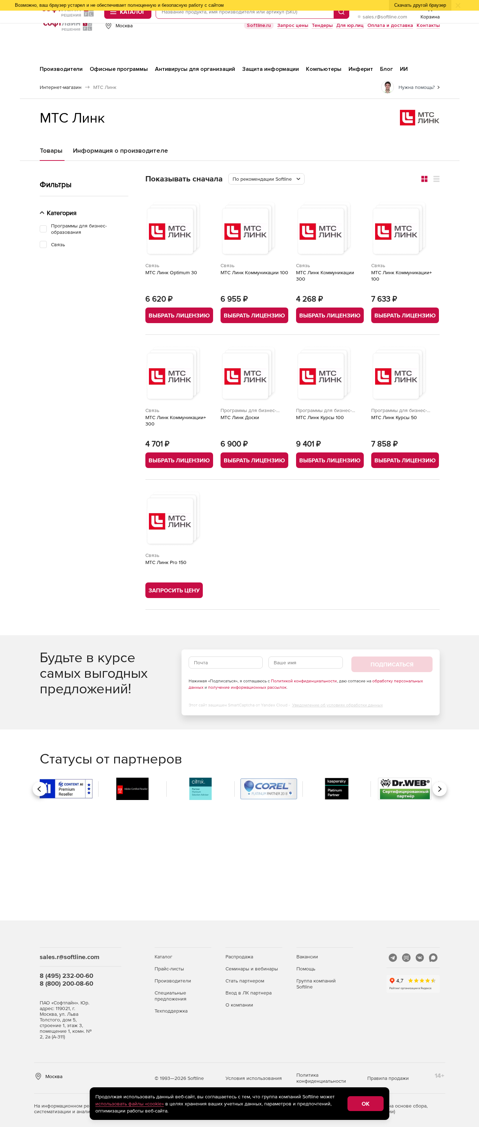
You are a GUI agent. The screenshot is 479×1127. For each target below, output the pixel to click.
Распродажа (239, 956)
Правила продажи (388, 1078)
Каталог (163, 956)
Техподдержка (171, 1011)
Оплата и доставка (390, 25)
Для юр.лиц (350, 25)
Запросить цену (174, 590)
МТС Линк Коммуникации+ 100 (401, 276)
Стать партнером (244, 981)
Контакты (428, 25)
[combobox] (266, 179)
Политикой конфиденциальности (304, 680)
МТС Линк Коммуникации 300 (325, 276)
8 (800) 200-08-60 (66, 983)
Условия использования (253, 1078)
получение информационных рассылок (247, 687)
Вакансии (307, 956)
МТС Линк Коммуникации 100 (254, 272)
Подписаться (392, 664)
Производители (173, 981)
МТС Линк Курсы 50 (394, 417)
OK (365, 1103)
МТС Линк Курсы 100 (320, 417)
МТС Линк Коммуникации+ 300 (175, 421)
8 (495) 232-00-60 (66, 975)
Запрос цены (292, 25)
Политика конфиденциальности (321, 1078)
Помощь (305, 968)
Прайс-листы (169, 968)
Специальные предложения (170, 996)
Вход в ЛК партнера (248, 993)
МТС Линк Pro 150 (165, 562)
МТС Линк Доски (240, 417)
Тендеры (322, 25)
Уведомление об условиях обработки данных (337, 705)
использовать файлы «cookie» (129, 1103)
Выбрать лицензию (179, 315)
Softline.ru (259, 25)
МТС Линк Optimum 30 (171, 272)
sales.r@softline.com (385, 16)
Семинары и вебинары (251, 968)
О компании (239, 1005)
